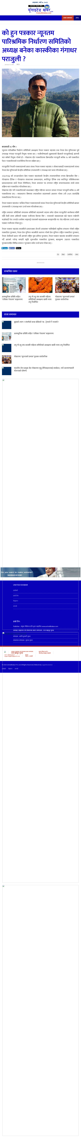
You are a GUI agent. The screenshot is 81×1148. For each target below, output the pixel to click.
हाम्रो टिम (15, 595)
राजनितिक (70, 254)
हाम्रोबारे (15, 590)
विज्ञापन (15, 601)
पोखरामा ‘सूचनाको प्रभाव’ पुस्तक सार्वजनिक (65, 298)
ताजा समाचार (67, 17)
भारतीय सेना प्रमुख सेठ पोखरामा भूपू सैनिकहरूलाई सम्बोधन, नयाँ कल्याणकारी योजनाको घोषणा (44, 369)
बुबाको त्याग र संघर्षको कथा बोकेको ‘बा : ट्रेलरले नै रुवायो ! (36, 322)
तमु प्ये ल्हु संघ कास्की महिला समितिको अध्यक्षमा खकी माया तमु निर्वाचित (39, 299)
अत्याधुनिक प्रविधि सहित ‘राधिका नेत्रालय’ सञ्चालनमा (12, 298)
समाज (76, 254)
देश (58, 254)
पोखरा (63, 254)
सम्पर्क (15, 606)
